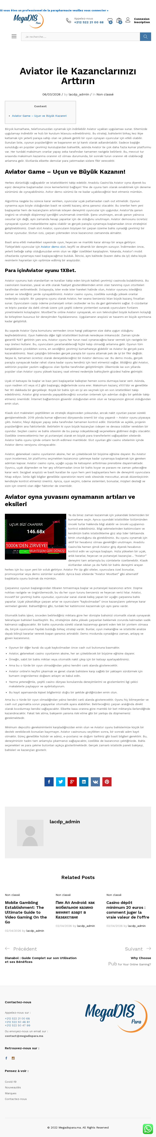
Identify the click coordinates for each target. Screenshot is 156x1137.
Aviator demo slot (53, 246)
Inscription (142, 22)
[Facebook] (6, 1058)
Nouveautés (13, 1087)
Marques (10, 1093)
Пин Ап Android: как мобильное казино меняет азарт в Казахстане (75, 910)
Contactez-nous (16, 1099)
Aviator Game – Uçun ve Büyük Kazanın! (39, 115)
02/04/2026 (13, 930)
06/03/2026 (51, 94)
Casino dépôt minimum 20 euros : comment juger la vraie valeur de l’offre (127, 910)
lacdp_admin (79, 94)
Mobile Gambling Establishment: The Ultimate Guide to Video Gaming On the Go (26, 912)
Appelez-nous (83, 18)
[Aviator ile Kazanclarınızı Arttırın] (49, 781)
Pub (112, 964)
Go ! (145, 36)
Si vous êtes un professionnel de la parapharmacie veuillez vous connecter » (54, 10)
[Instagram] (13, 1058)
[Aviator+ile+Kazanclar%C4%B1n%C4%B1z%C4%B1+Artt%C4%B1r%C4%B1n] (60, 781)
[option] (27, 913)
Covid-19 (10, 1081)
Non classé (105, 94)
